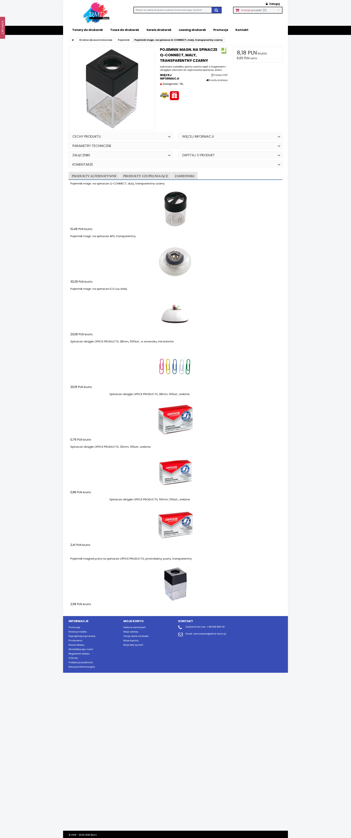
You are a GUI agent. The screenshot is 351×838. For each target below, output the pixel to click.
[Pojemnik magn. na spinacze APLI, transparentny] (175, 262)
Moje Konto (133, 621)
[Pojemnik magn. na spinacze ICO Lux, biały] (175, 314)
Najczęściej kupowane (82, 636)
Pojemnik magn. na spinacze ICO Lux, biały (98, 289)
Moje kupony (131, 640)
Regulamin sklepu (79, 653)
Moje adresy (130, 631)
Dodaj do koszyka (92, 394)
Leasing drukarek (192, 30)
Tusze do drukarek (124, 30)
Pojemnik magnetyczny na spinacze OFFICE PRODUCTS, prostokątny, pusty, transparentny (131, 558)
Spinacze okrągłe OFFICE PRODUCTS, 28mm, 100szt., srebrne (150, 394)
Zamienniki (185, 176)
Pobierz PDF (220, 75)
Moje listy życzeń (133, 645)
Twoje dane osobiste (135, 636)
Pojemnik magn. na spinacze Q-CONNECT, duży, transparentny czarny (117, 183)
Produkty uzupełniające (145, 176)
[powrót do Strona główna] (73, 40)
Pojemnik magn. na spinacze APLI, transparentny (103, 236)
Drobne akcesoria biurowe (95, 39)
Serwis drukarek (158, 30)
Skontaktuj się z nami (81, 649)
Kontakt (241, 30)
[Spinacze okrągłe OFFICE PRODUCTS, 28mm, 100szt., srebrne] (175, 419)
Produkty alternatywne (94, 176)
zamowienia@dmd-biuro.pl (209, 633)
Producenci (75, 640)
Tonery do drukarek (87, 30)
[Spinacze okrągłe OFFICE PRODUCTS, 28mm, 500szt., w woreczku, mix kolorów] (175, 367)
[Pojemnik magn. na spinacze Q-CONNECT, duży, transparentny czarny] (175, 209)
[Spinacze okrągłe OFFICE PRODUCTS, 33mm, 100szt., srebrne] (175, 472)
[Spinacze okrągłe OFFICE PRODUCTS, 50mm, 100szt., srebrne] (175, 525)
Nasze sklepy (76, 645)
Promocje (220, 30)
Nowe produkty (78, 631)
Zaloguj (274, 4)
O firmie (73, 658)
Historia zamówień (134, 627)
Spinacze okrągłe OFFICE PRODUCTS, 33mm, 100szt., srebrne (110, 447)
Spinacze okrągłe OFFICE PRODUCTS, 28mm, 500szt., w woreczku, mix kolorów (122, 341)
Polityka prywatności (81, 662)
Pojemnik (124, 39)
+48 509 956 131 (216, 626)
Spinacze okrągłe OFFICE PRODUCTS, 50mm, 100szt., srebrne (150, 499)
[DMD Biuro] (99, 13)
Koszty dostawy (218, 80)
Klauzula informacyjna (82, 667)
